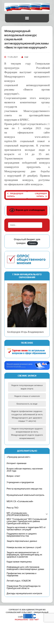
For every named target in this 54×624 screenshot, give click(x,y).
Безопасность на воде (27, 404)
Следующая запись (41, 195)
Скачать (32, 243)
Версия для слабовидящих (30, 210)
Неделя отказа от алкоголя (27, 396)
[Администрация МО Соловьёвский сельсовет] (27, 7)
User (26, 57)
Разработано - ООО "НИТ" (27, 620)
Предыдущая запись (15, 195)
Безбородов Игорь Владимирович (25, 332)
